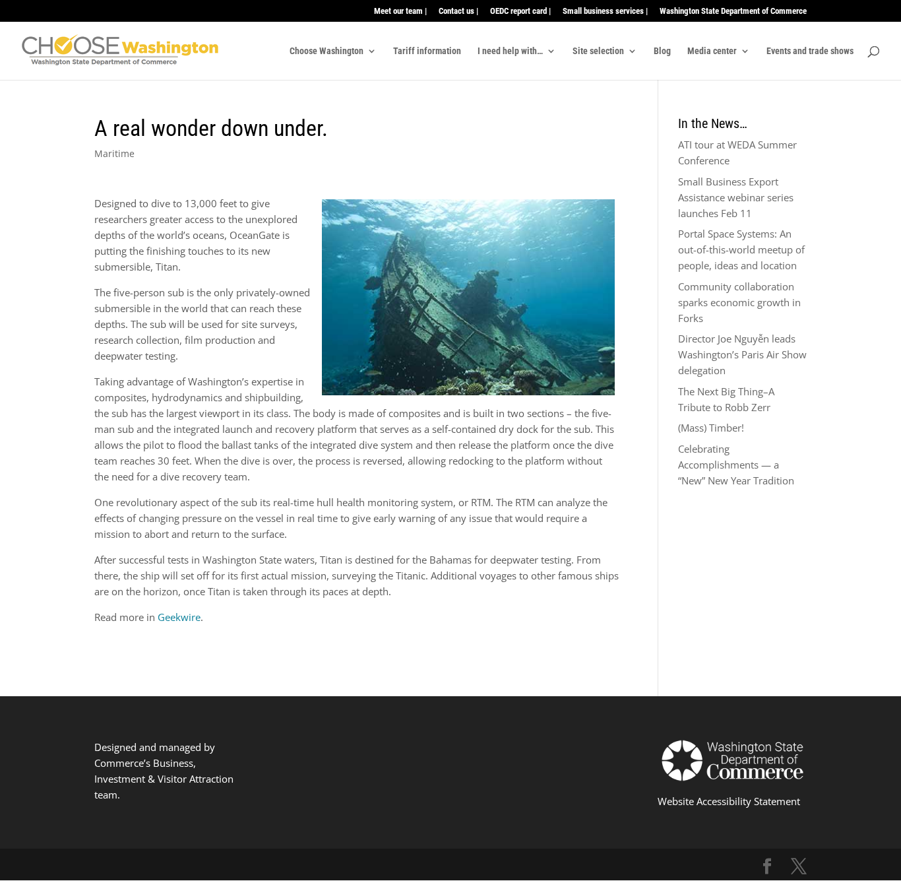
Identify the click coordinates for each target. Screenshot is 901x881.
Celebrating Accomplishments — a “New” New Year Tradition (736, 464)
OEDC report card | (520, 11)
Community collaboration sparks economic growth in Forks (739, 302)
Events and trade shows (810, 51)
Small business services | (605, 11)
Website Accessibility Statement (729, 801)
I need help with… (510, 51)
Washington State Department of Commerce (733, 11)
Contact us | (458, 11)
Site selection (598, 51)
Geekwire (179, 617)
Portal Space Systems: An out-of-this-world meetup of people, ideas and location (741, 249)
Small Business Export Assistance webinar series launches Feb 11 (735, 197)
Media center (712, 51)
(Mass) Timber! (711, 427)
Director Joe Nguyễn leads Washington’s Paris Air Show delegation (742, 354)
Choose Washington (326, 51)
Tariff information (427, 51)
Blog (662, 51)
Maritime (114, 153)
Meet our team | (400, 11)
